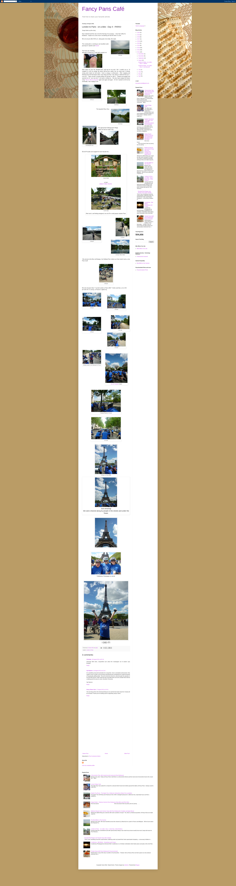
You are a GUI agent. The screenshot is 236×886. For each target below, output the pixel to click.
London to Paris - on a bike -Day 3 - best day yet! (145, 66)
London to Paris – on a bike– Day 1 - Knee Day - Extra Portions (149, 178)
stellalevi (126, 865)
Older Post (127, 753)
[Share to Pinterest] (111, 648)
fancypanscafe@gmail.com (142, 83)
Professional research (142, 256)
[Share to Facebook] (109, 648)
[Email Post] (101, 647)
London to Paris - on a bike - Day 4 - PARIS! (145, 63)
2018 (138, 37)
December (141, 53)
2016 (138, 41)
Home (106, 753)
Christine (88, 659)
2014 (138, 45)
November (141, 56)
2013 (138, 47)
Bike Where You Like (142, 248)
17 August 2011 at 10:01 (102, 689)
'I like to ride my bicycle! (91, 80)
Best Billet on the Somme (143, 263)
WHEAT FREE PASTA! (105, 184)
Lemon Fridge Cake (96, 784)
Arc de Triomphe (114, 384)
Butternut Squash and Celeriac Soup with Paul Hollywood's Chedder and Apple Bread (149, 151)
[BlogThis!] (106, 648)
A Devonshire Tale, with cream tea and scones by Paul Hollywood (149, 92)
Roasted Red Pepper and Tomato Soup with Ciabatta (144, 192)
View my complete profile (88, 765)
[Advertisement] (106, 738)
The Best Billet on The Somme (148, 163)
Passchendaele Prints (142, 270)
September (141, 58)
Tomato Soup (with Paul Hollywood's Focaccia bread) (149, 217)
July (139, 69)
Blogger (137, 865)
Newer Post (85, 753)
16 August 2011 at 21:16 (99, 670)
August (140, 60)
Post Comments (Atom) (94, 756)
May (139, 74)
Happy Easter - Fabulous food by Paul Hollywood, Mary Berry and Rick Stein (148, 136)
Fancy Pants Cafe (91, 689)
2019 (138, 34)
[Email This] (104, 648)
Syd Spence (89, 670)
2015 (138, 43)
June (139, 71)
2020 (138, 32)
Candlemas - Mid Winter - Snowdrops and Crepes (148, 204)
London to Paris (89, 650)
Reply (87, 665)
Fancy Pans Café (103, 9)
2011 (138, 52)
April (139, 76)
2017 (138, 39)
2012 (138, 49)
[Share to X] (108, 648)
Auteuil (97, 45)
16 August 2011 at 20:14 (98, 659)
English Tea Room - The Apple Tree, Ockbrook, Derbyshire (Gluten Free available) (149, 121)
